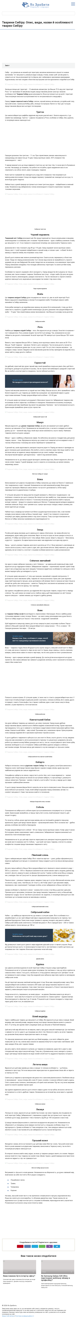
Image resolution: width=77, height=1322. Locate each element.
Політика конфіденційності (24, 1316)
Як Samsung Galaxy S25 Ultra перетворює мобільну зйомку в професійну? (55, 1278)
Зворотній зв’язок (8, 1316)
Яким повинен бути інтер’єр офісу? (19, 1276)
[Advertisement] (40, 46)
